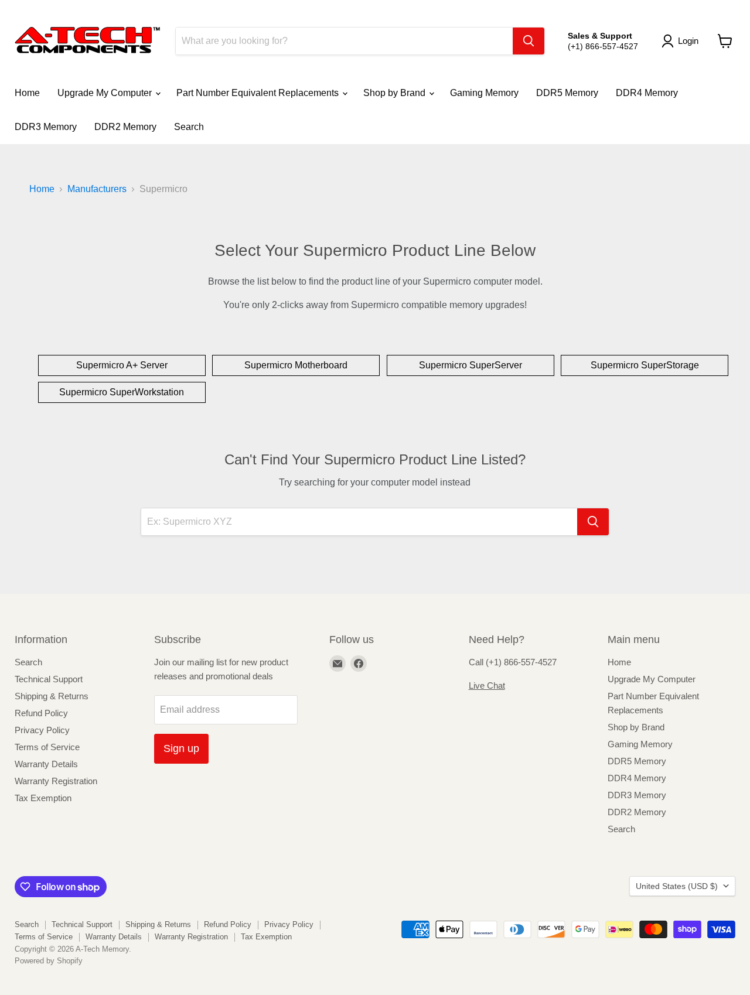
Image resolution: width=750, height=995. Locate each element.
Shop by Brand (395, 93)
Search (189, 127)
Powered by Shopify (49, 960)
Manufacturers (97, 189)
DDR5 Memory (567, 93)
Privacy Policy (42, 730)
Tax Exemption (43, 798)
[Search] (528, 41)
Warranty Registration (56, 781)
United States (677, 886)
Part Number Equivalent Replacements (258, 93)
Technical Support (49, 679)
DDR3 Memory (46, 127)
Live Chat (487, 685)
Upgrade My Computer (105, 93)
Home (27, 93)
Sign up (181, 748)
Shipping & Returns (51, 696)
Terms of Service (47, 747)
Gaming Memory (484, 93)
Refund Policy (41, 713)
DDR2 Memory (125, 127)
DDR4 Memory (647, 93)
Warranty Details (46, 764)
